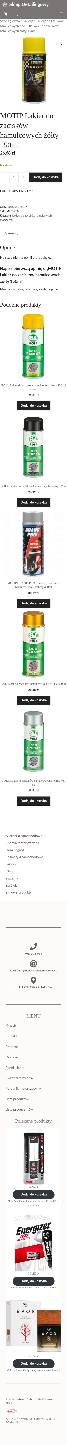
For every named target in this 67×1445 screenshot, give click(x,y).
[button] (60, 43)
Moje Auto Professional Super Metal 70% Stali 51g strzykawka (33, 1203)
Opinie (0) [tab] (11, 233)
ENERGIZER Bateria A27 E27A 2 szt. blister (33, 1287)
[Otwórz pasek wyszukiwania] (17, 14)
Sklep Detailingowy (29, 4)
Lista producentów (19, 1109)
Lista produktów (17, 1099)
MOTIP (13, 220)
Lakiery (28, 21)
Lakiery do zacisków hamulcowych (32, 215)
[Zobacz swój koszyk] (5, 14)
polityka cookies (44, 1419)
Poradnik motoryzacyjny (23, 1088)
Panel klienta (15, 1068)
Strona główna (10, 21)
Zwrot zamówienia (19, 1078)
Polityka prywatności (19, 1419)
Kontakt (11, 1036)
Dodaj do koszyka (45, 177)
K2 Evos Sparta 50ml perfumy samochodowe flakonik (34, 1370)
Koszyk (11, 1026)
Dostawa (12, 1057)
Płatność (12, 1047)
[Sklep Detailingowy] (4, 4)
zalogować (23, 289)
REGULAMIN (12, 1422)
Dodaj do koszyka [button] (33, 405)
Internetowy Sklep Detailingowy (31, 1399)
